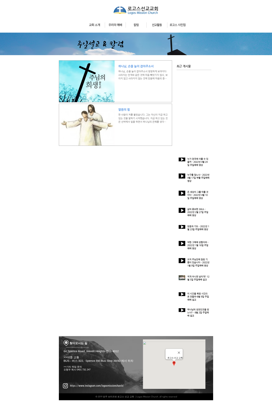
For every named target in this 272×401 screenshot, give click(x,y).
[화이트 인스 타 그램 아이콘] (65, 385)
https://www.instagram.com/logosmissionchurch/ (97, 385)
